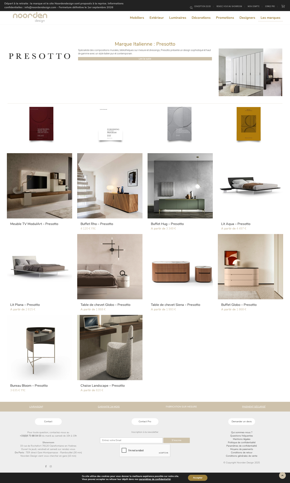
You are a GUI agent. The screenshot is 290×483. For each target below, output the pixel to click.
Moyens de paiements (241, 449)
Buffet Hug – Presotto (167, 224)
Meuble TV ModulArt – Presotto (34, 224)
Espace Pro (270, 6)
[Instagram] (51, 466)
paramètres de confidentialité (155, 479)
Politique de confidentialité (241, 442)
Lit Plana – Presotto (25, 304)
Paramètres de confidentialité (241, 445)
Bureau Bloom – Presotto (29, 385)
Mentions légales (241, 439)
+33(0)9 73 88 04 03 (31, 435)
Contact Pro (145, 421)
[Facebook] (46, 466)
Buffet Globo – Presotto (239, 304)
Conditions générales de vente (241, 455)
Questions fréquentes (241, 435)
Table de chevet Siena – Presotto (175, 304)
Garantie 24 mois (109, 406)
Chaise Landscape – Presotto (103, 385)
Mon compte (253, 6)
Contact (48, 421)
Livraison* (36, 406)
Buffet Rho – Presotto (97, 224)
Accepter (197, 477)
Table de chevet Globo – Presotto (105, 304)
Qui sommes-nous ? (241, 432)
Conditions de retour (241, 452)
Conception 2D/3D (202, 6)
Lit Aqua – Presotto (235, 224)
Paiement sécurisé (253, 406)
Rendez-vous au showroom (229, 6)
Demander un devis (242, 421)
